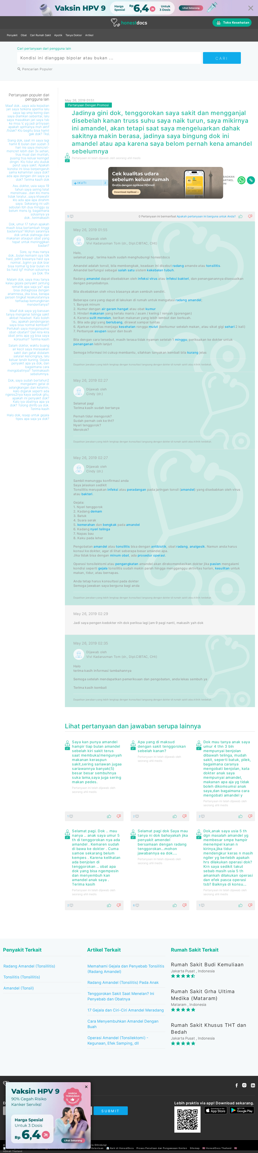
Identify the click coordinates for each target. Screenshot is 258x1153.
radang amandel (188, 300)
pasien (215, 564)
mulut (153, 327)
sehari (230, 327)
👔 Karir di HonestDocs (120, 1148)
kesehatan (127, 327)
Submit (110, 1111)
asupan (100, 331)
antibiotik (158, 546)
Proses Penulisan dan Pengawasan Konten (161, 1148)
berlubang (114, 322)
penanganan (83, 344)
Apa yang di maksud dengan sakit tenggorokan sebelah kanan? (162, 746)
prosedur (145, 555)
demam (96, 511)
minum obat (119, 555)
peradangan (136, 489)
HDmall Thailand (12, 1151)
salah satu (126, 270)
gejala (103, 568)
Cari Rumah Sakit (40, 35)
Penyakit (12, 35)
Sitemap (195, 1148)
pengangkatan (126, 564)
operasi (159, 555)
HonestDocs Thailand (218, 1148)
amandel (93, 279)
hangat (123, 309)
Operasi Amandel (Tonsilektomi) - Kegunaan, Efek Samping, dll (117, 1041)
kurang (193, 352)
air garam (109, 309)
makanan (97, 313)
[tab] (160, 459)
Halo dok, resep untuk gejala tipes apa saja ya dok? (28, 417)
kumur (151, 309)
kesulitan (222, 568)
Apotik (58, 35)
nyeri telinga (100, 529)
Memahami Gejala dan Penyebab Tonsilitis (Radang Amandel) (125, 969)
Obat (24, 35)
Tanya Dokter (74, 35)
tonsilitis (213, 266)
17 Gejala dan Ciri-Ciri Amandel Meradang (125, 1010)
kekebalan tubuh (160, 270)
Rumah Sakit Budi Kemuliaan (207, 964)
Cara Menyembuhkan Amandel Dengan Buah (122, 1024)
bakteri (183, 279)
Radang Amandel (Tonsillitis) (29, 966)
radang (178, 266)
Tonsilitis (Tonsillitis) (21, 977)
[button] (160, 216)
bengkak (110, 525)
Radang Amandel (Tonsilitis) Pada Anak (123, 982)
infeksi (171, 279)
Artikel (89, 35)
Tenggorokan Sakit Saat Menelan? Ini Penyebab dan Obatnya (120, 996)
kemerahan (86, 525)
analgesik (197, 546)
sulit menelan (100, 318)
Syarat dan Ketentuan (91, 1148)
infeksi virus (147, 279)
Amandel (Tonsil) (18, 988)
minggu (181, 340)
